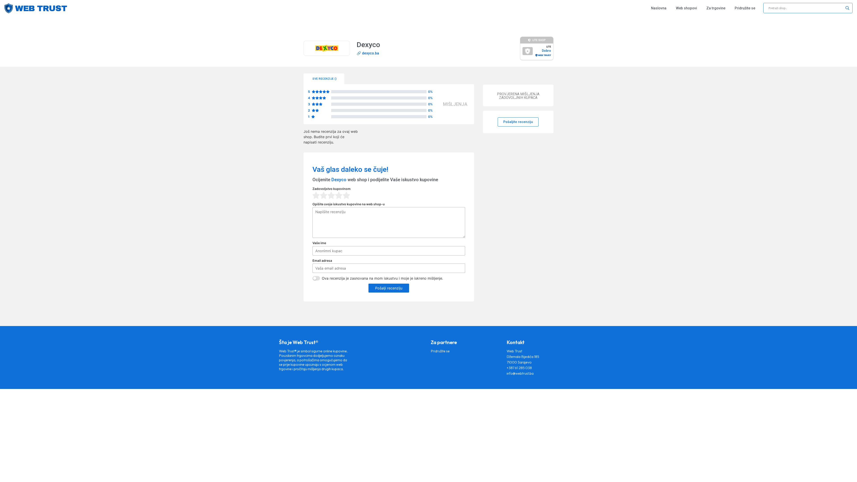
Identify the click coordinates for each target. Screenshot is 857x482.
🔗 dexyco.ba (368, 53)
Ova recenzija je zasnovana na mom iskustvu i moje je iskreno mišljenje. (382, 278)
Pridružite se (745, 8)
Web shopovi (686, 8)
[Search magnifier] (847, 8)
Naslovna (658, 8)
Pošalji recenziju (388, 288)
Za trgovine (715, 8)
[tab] (324, 78)
